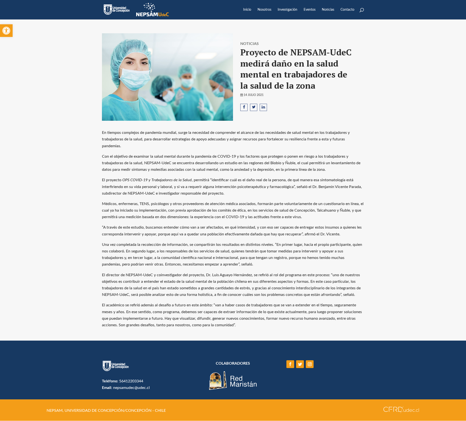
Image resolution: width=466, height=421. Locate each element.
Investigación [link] (287, 9)
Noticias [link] (328, 9)
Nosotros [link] (264, 9)
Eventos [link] (310, 9)
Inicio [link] (247, 9)
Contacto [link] (347, 9)
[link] (6, 30)
